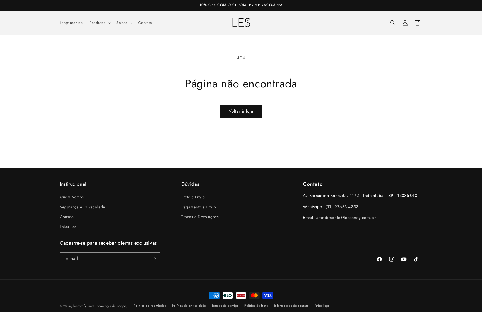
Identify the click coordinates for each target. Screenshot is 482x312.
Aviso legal (323, 305)
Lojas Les (68, 226)
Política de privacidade (189, 305)
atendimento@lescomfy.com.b (345, 218)
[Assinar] (154, 258)
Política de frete (256, 305)
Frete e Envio (193, 197)
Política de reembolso (150, 305)
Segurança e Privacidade (82, 207)
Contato (67, 217)
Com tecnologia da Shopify (108, 306)
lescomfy (79, 306)
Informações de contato (291, 305)
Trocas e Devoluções (200, 217)
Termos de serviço (225, 305)
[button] (99, 22)
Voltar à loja (241, 111)
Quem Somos (72, 197)
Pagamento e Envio (198, 207)
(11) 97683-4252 (342, 207)
